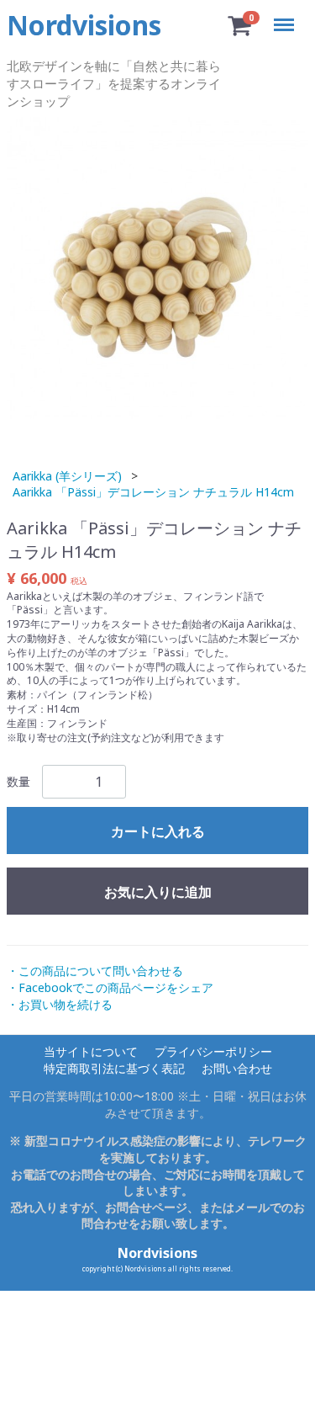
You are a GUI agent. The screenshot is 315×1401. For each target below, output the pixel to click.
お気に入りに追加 (158, 892)
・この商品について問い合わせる (95, 971)
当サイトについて (91, 1051)
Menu (286, 15)
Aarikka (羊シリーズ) (67, 475)
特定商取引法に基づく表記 (114, 1068)
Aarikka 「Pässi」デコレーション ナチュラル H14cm (153, 492)
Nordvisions (157, 1253)
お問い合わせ (237, 1068)
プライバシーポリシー (213, 1051)
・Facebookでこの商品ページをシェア (110, 987)
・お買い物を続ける (60, 1003)
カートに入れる (158, 831)
